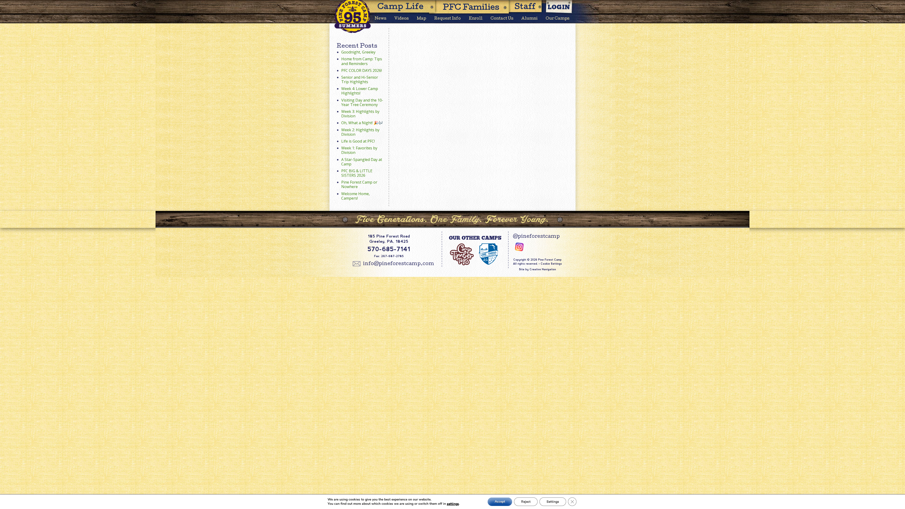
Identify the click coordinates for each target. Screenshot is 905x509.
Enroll (475, 19)
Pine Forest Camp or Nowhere (359, 184)
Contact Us (501, 19)
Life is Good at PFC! (358, 141)
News (380, 19)
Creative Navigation (543, 269)
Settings (553, 501)
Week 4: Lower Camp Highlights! (359, 91)
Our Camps (557, 19)
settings (453, 504)
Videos (401, 19)
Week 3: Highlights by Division (360, 114)
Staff (525, 7)
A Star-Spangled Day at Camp (361, 162)
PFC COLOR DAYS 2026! (361, 70)
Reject (526, 501)
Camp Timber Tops (461, 256)
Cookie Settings (551, 263)
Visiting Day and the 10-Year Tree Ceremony (362, 102)
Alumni (529, 19)
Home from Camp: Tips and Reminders (361, 61)
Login (559, 7)
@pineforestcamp (536, 236)
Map (421, 19)
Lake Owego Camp (488, 256)
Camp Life (401, 7)
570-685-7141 (388, 249)
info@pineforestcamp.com (398, 264)
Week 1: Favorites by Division (359, 150)
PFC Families (471, 8)
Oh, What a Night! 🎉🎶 (362, 122)
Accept (500, 501)
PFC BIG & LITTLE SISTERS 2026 (356, 173)
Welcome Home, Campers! (355, 196)
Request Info (447, 19)
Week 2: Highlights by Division (360, 132)
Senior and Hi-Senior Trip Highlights (359, 79)
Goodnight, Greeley (358, 52)
